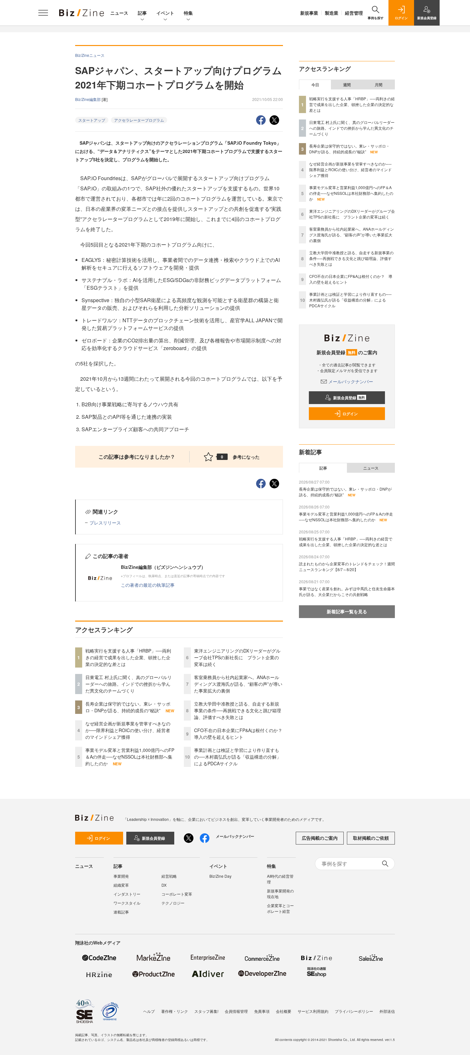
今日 (315, 85)
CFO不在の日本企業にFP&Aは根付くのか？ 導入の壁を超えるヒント (240, 733)
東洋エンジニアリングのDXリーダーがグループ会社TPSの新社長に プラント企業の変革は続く (237, 657)
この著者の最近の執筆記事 (148, 585)
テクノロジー (172, 903)
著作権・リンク (174, 1011)
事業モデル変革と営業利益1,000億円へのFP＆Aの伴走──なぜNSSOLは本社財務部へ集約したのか (129, 757)
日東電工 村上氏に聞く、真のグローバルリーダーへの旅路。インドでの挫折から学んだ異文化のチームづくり (128, 684)
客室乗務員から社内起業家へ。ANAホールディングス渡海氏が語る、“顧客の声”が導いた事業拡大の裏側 (238, 684)
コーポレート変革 (176, 894)
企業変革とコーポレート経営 (280, 908)
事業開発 (121, 876)
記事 (142, 13)
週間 (347, 85)
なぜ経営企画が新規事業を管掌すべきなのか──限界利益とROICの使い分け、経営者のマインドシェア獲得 (127, 730)
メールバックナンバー (350, 381)
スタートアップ (91, 120)
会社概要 (283, 1011)
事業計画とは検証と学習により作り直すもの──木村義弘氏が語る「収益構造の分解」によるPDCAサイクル (237, 757)
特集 (188, 13)
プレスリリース (105, 522)
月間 (378, 85)
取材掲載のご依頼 (371, 838)
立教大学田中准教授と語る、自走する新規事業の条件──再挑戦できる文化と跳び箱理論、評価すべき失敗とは (237, 710)
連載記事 (121, 911)
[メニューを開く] (43, 13)
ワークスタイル (127, 903)
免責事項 (262, 1011)
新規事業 (309, 13)
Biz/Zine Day (220, 876)
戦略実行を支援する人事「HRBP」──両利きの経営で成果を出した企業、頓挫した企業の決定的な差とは (128, 657)
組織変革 (121, 885)
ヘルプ (149, 1011)
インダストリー (127, 894)
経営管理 (354, 13)
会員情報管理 (236, 1011)
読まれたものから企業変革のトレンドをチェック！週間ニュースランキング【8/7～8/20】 (347, 566)
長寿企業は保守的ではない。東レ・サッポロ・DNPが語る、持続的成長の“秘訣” (127, 707)
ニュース (119, 13)
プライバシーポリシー (354, 1011)
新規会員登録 (349, 398)
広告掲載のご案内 (320, 838)
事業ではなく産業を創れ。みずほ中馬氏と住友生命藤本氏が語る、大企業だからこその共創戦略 (347, 591)
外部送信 (387, 1011)
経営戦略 (169, 876)
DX (164, 885)
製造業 (331, 13)
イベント (165, 13)
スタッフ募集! (206, 1011)
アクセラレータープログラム (139, 120)
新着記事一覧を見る (347, 611)
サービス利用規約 (313, 1011)
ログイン (350, 414)
